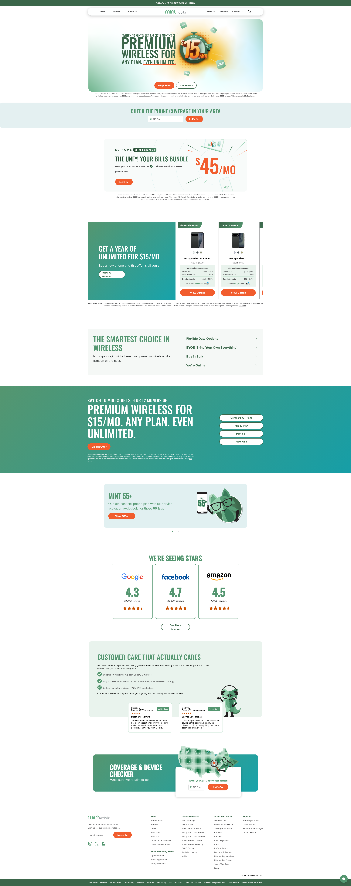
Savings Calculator (223, 828)
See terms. (206, 199)
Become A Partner (223, 852)
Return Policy (129, 883)
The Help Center (251, 820)
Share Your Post (221, 864)
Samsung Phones (159, 859)
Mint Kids (241, 441)
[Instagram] (90, 844)
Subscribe (122, 835)
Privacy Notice (115, 883)
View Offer (121, 516)
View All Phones (107, 274)
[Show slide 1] (173, 531)
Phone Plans (157, 820)
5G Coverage (188, 820)
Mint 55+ (241, 434)
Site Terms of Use (175, 883)
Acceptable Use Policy (145, 883)
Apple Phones (157, 855)
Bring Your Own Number (194, 836)
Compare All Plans (241, 418)
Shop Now (190, 2)
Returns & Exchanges (253, 828)
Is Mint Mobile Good (223, 824)
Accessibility (161, 883)
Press (216, 844)
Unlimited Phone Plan (161, 840)
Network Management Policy (214, 883)
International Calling (192, 840)
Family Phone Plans (191, 828)
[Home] (99, 819)
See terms (251, 96)
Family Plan (241, 426)
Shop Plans (164, 85)
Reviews (218, 836)
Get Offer (124, 182)
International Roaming (192, 844)
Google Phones (158, 863)
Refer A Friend (221, 848)
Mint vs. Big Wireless (224, 856)
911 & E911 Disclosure (193, 883)
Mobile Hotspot (189, 852)
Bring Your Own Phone (193, 832)
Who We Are (220, 820)
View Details (197, 293)
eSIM (184, 856)
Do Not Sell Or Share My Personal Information (245, 883)
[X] (97, 844)
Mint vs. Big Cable (223, 860)
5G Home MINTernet (160, 844)
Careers (218, 832)
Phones (154, 824)
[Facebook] (103, 844)
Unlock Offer (99, 447)
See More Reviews (175, 627)
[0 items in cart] (249, 11)
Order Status (249, 824)
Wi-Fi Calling (188, 848)
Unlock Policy (249, 832)
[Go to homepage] (175, 12)
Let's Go (194, 119)
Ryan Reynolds (221, 840)
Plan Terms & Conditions (98, 883)
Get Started (186, 85)
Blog (216, 868)
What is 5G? (188, 824)
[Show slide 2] (178, 531)
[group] (175, 506)
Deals (153, 828)
